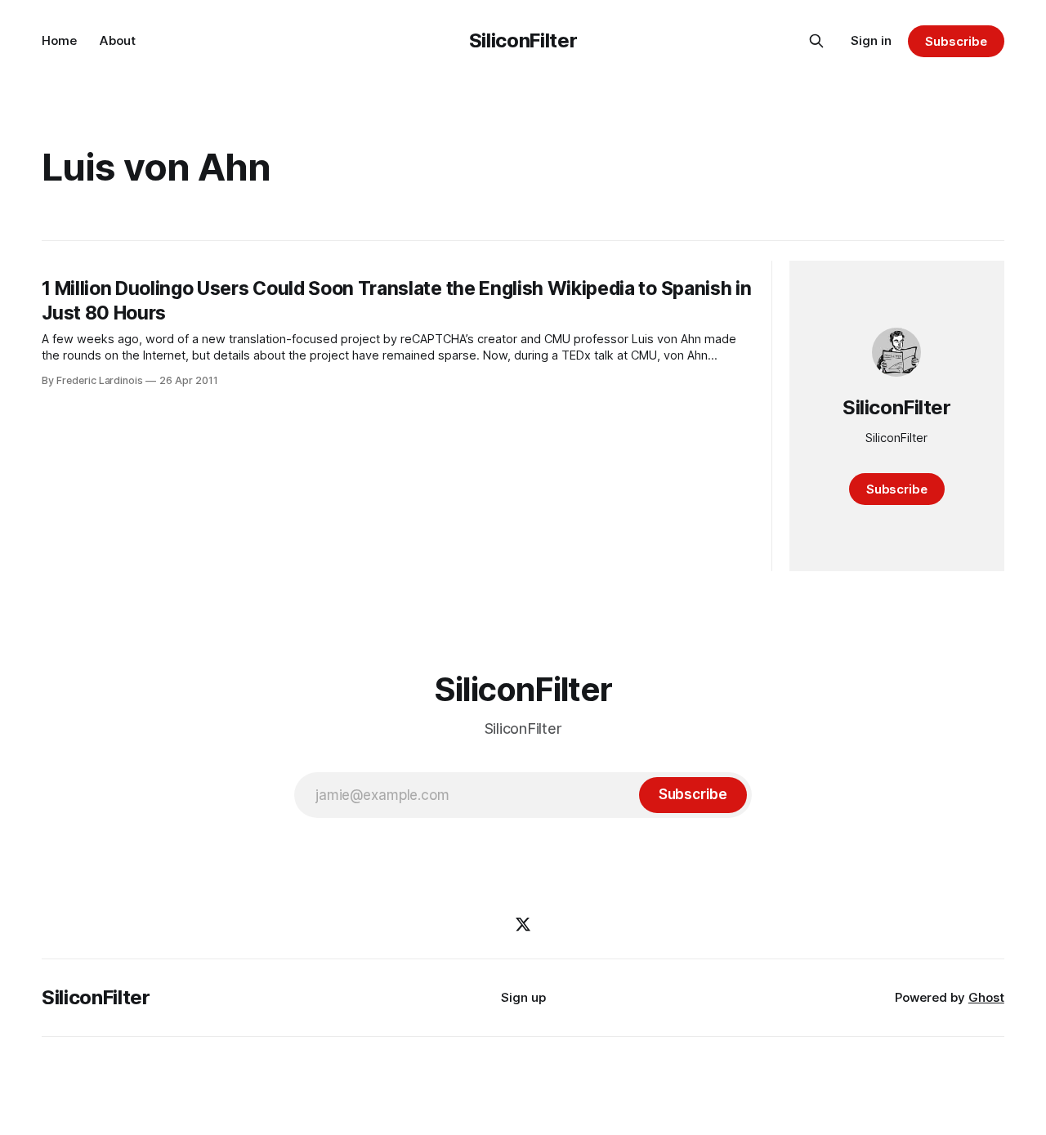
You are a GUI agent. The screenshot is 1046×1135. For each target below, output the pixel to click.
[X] (523, 924)
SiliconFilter (523, 40)
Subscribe (955, 41)
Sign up (523, 997)
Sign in (871, 40)
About (118, 40)
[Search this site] (816, 41)
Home (59, 40)
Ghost (986, 997)
